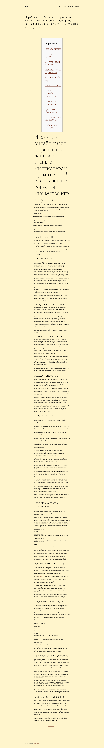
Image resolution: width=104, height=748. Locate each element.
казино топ (40, 576)
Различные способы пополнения (51, 93)
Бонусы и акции (53, 85)
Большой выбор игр (53, 79)
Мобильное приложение (51, 126)
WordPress (36, 743)
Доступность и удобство (52, 63)
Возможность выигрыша (51, 102)
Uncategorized (51, 726)
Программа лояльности (51, 110)
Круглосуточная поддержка (53, 118)
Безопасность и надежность (53, 71)
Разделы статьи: (53, 48)
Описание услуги (50, 55)
